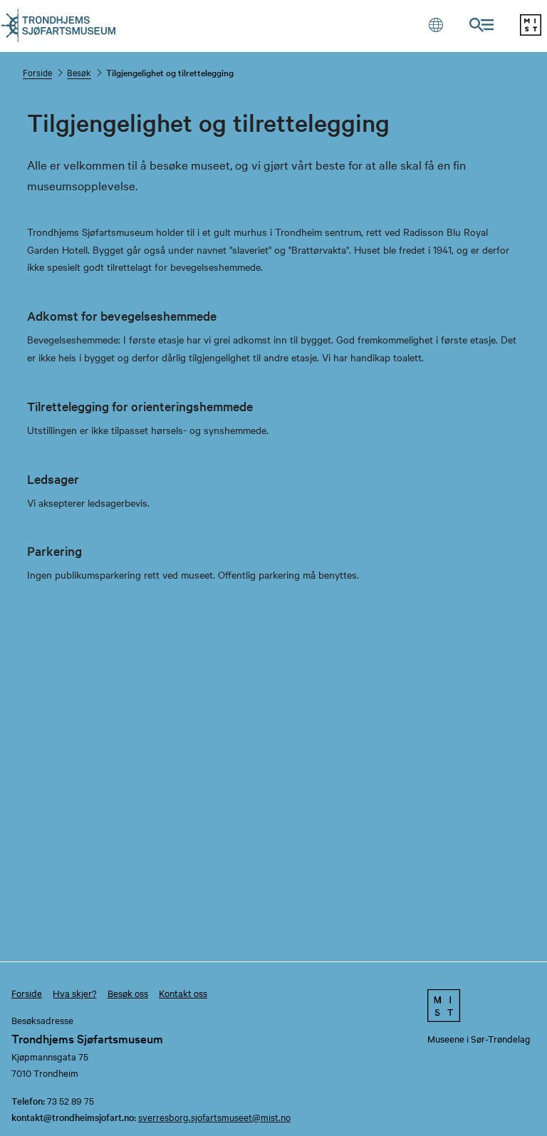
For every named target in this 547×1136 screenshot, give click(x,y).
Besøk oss (128, 992)
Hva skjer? (74, 992)
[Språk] (435, 24)
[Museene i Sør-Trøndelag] (530, 31)
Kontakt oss (183, 992)
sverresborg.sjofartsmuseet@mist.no (214, 1116)
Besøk (79, 72)
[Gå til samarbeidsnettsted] (479, 1005)
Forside (37, 72)
